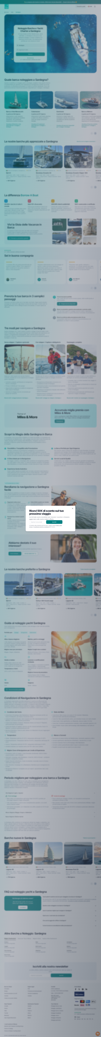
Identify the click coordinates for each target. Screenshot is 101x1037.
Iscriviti (54, 522)
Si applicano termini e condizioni (41, 527)
